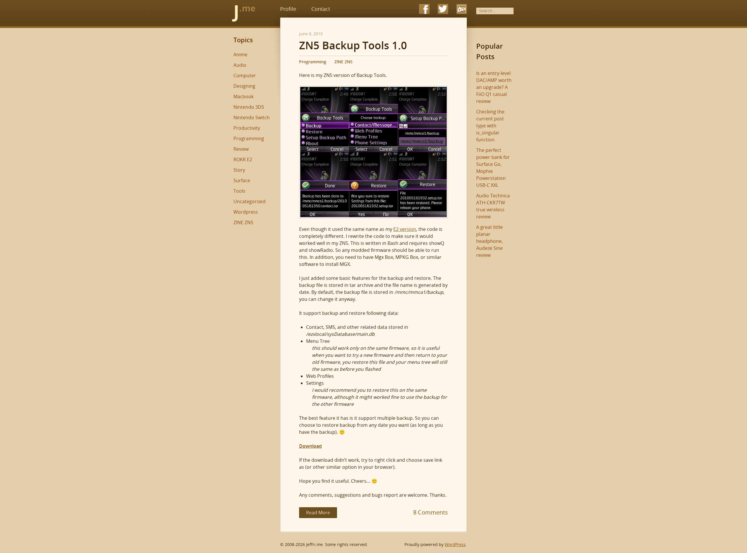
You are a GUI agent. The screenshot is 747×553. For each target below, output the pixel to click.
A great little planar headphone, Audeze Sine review (489, 241)
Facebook (424, 8)
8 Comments (430, 512)
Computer (244, 75)
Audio (239, 65)
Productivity (246, 128)
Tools (239, 191)
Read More (318, 512)
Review (241, 149)
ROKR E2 (242, 159)
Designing (244, 86)
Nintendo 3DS (248, 107)
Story (239, 170)
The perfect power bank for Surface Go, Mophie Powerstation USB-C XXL (493, 167)
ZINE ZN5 (343, 61)
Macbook (243, 96)
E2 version (404, 229)
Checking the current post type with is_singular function (490, 125)
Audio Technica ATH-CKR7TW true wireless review (493, 206)
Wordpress (245, 212)
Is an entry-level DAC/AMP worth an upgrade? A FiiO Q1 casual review (494, 87)
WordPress (455, 544)
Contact (320, 8)
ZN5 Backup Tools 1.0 (353, 45)
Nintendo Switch (251, 117)
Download (310, 446)
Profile (288, 8)
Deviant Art (461, 8)
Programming (312, 61)
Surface (241, 180)
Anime (240, 54)
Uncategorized (249, 201)
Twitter (443, 8)
